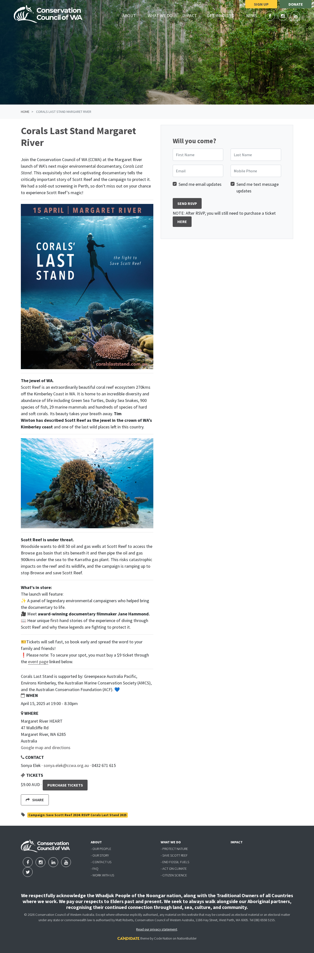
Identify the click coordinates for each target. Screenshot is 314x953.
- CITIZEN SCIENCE (174, 875)
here (182, 221)
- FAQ (94, 868)
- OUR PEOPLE (101, 849)
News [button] (254, 15)
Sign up (261, 4)
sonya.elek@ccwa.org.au (66, 765)
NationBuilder (186, 938)
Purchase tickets (65, 785)
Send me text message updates (257, 187)
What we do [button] (162, 15)
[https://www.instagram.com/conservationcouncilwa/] (283, 16)
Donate (295, 4)
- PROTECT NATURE (174, 849)
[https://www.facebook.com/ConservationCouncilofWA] (270, 16)
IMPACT (237, 842)
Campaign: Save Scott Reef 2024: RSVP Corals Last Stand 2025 (77, 815)
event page (38, 661)
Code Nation (163, 938)
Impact (189, 15)
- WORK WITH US (102, 875)
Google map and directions (45, 747)
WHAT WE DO (171, 842)
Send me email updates (200, 184)
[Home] (48, 14)
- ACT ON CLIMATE (174, 868)
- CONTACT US (101, 862)
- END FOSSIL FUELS (175, 862)
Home (25, 111)
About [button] (132, 15)
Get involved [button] (223, 15)
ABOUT (96, 842)
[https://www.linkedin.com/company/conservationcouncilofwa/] (295, 16)
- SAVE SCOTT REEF (174, 855)
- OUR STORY (100, 855)
